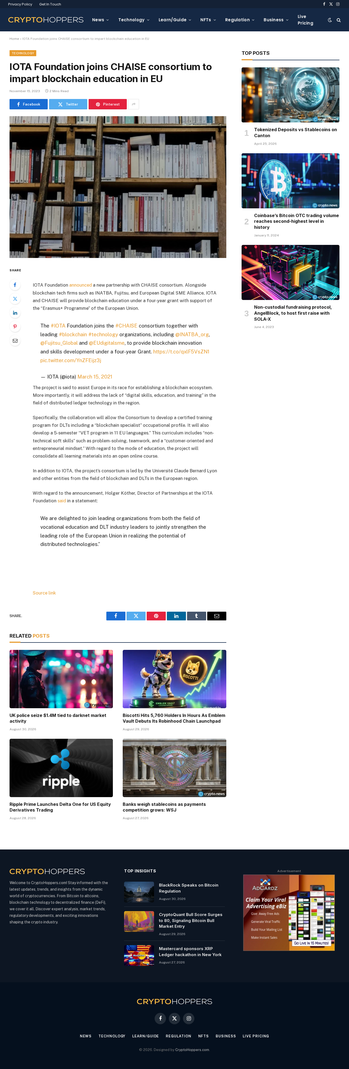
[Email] (15, 340)
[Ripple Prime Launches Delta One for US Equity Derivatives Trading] (61, 768)
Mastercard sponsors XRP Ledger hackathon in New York (190, 951)
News (98, 20)
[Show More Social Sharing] (133, 104)
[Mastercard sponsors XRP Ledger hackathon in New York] (139, 955)
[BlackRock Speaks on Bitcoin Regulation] (139, 892)
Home (14, 39)
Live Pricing (305, 20)
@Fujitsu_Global (59, 343)
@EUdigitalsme (107, 343)
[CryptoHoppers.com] (45, 19)
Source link (44, 593)
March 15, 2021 (94, 377)
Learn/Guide (172, 20)
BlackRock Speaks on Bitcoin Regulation (188, 887)
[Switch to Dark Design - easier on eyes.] (330, 20)
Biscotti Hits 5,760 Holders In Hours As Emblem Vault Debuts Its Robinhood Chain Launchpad (174, 718)
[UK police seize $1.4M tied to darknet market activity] (61, 679)
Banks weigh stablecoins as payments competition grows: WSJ (164, 807)
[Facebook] (15, 284)
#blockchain (73, 334)
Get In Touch (50, 4)
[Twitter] (15, 298)
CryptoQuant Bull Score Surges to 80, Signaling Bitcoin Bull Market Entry (190, 920)
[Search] (338, 20)
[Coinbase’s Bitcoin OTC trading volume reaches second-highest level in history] (290, 180)
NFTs (205, 20)
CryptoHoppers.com (192, 1050)
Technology (131, 20)
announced (80, 285)
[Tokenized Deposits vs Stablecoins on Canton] (290, 94)
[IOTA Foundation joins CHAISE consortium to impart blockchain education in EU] (118, 187)
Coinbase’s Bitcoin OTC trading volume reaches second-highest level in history (296, 221)
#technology (103, 334)
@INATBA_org (192, 334)
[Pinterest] (15, 326)
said (62, 500)
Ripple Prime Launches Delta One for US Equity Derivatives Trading (60, 807)
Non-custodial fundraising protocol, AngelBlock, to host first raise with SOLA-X (293, 313)
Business (274, 20)
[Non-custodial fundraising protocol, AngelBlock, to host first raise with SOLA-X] (290, 272)
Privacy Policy (20, 4)
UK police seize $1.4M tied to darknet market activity (58, 718)
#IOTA (58, 326)
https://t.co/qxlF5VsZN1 (181, 352)
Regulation (237, 20)
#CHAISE (126, 326)
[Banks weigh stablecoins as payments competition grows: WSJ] (174, 768)
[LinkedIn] (15, 312)
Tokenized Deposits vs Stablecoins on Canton (295, 132)
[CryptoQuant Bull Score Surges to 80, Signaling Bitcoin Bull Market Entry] (139, 921)
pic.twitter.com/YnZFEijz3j (70, 360)
